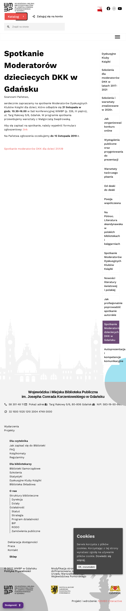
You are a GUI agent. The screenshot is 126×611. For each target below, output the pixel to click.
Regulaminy (17, 457)
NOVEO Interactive (110, 601)
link (25, 129)
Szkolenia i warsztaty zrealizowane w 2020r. (110, 103)
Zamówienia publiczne (26, 531)
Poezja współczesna (112, 201)
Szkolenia (16, 472)
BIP (14, 523)
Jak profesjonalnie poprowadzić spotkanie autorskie (112, 307)
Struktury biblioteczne (24, 495)
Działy (16, 503)
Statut (16, 511)
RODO (15, 527)
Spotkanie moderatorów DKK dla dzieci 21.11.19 (33, 148)
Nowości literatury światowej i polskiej (110, 284)
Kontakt (13, 550)
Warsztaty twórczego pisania (111, 172)
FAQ (12, 449)
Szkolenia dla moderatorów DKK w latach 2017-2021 (110, 79)
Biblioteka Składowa (22, 484)
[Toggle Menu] (117, 36)
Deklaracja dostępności (23, 542)
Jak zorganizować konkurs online (112, 124)
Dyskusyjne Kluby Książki (109, 57)
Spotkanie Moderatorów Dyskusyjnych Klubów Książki (112, 261)
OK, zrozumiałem (86, 567)
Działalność (17, 507)
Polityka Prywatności (17, 571)
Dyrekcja (17, 499)
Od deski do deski (109, 187)
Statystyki (16, 476)
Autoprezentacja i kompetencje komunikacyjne (112, 355)
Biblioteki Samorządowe (25, 468)
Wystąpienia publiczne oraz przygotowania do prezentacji (112, 149)
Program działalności (25, 519)
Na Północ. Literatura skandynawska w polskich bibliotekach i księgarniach (112, 228)
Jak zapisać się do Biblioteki (27, 445)
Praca (11, 546)
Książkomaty (18, 453)
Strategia (17, 515)
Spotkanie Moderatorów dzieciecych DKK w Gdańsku (112, 332)
